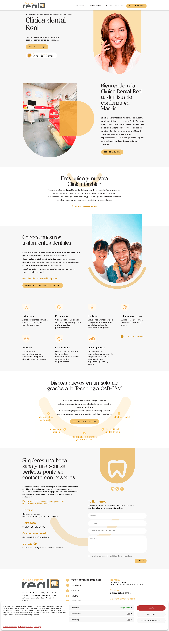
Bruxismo (27, 347)
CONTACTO (76, 601)
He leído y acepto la (111, 556)
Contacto (119, 6)
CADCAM (75, 591)
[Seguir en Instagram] (113, 489)
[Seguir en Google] (117, 489)
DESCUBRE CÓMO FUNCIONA (84, 422)
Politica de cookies (10, 627)
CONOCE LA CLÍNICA (112, 152)
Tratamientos (95, 6)
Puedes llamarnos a (41, 54)
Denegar (151, 614)
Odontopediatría (96, 347)
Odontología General (132, 316)
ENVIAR (141, 561)
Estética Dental (63, 347)
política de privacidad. (121, 556)
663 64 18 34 (49, 56)
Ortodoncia (28, 316)
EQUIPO (75, 596)
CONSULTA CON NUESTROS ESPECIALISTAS (42, 285)
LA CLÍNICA (76, 585)
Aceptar (151, 608)
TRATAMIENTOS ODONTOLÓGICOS (86, 580)
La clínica (80, 6)
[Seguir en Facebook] (122, 489)
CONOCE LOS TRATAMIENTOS (135, 336)
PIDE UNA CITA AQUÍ (136, 6)
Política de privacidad (25, 627)
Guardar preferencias (151, 620)
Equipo (109, 6)
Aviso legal (37, 627)
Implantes (93, 316)
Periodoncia (61, 316)
